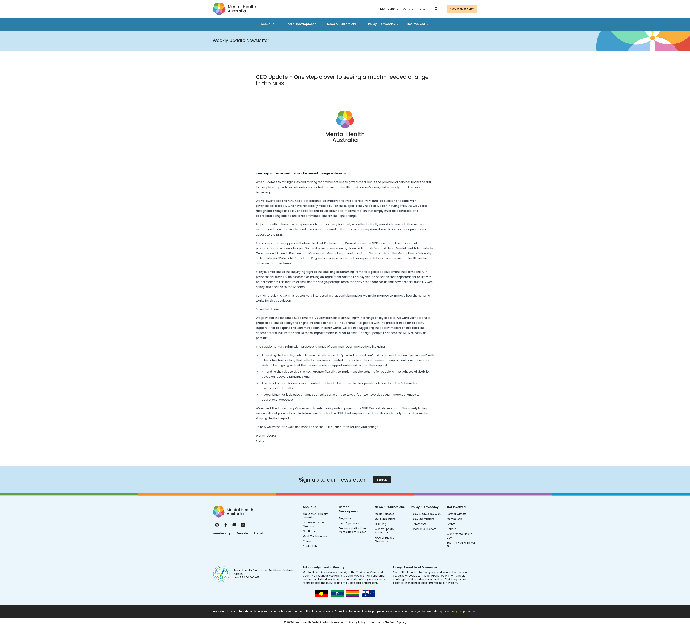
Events (451, 524)
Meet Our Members (315, 536)
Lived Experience (349, 523)
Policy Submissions (422, 519)
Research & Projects (423, 529)
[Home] (233, 511)
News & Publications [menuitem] (342, 24)
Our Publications (385, 519)
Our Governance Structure (313, 524)
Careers (308, 541)
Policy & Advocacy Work (426, 514)
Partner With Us (456, 514)
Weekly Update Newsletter (384, 530)
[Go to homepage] (234, 9)
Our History (310, 531)
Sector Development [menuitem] (301, 24)
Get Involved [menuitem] (416, 24)
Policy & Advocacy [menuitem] (381, 24)
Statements (418, 524)
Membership (389, 9)
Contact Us (310, 546)
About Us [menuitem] (267, 24)
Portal (422, 9)
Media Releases (384, 514)
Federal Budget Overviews (384, 539)
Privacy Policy (357, 622)
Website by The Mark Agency (388, 622)
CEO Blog (380, 524)
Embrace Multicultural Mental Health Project (352, 530)
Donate (408, 9)
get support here (466, 611)
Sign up (382, 480)
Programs (345, 518)
